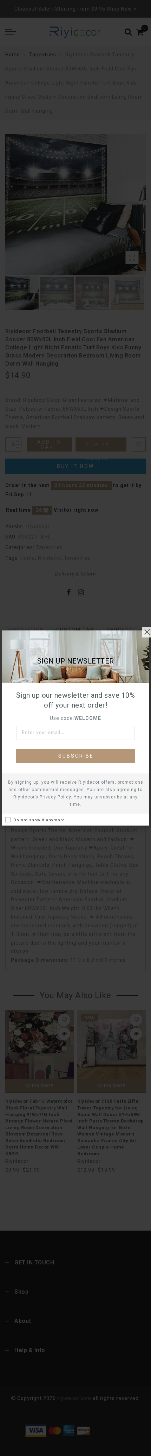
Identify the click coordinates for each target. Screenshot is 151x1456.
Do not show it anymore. (39, 820)
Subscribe (76, 756)
